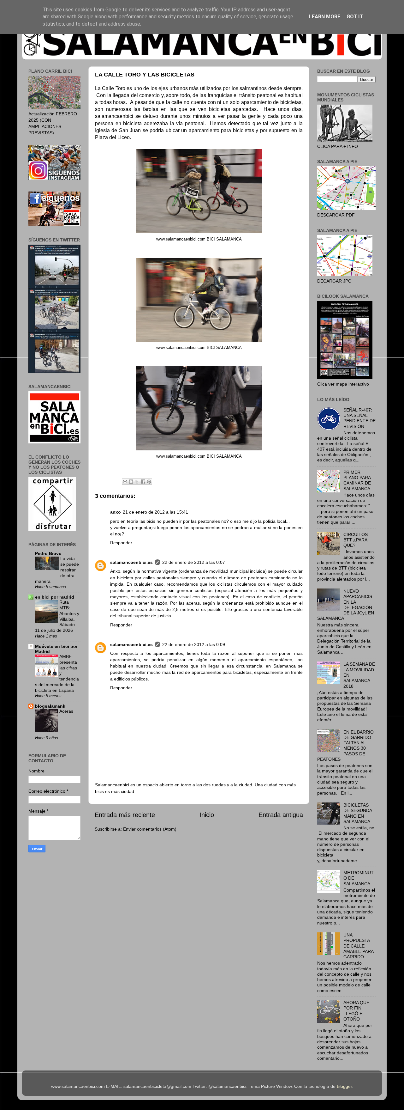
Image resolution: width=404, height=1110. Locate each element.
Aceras (66, 711)
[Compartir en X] (137, 482)
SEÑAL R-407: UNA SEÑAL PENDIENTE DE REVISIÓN (359, 418)
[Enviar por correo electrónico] (125, 482)
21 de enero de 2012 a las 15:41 (155, 512)
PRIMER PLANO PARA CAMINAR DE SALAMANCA (357, 480)
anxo (115, 512)
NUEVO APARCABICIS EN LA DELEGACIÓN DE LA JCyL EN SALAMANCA (345, 605)
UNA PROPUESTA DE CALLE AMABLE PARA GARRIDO (358, 945)
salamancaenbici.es (131, 562)
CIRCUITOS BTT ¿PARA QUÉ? (355, 540)
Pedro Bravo (48, 553)
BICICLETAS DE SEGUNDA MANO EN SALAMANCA (357, 813)
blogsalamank (50, 706)
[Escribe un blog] (131, 482)
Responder (121, 542)
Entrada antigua (280, 814)
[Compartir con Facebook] (143, 482)
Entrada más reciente (125, 814)
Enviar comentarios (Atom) (149, 829)
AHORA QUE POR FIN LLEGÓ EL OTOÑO (356, 1011)
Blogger (344, 1086)
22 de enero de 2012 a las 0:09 (193, 644)
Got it (355, 17)
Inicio (206, 814)
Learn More (324, 17)
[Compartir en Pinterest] (149, 482)
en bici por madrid (54, 597)
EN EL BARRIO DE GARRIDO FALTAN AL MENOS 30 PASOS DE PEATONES (345, 745)
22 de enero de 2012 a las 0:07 (193, 562)
